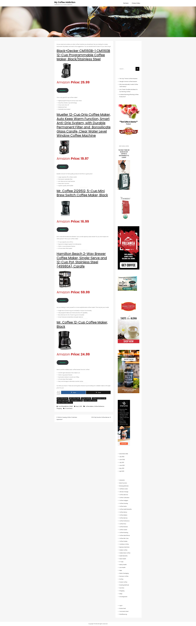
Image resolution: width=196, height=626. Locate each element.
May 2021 (121, 468)
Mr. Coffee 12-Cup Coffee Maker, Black (82, 324)
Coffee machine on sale (99, 398)
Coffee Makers (89, 406)
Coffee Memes (123, 518)
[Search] (137, 69)
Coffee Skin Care (123, 538)
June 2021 (121, 465)
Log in (120, 605)
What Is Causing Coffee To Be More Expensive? (67, 418)
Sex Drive (121, 588)
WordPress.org (123, 614)
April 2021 (121, 471)
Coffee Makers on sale (76, 400)
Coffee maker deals (62, 400)
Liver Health (122, 567)
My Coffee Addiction (64, 2)
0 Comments (68, 408)
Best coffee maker (75, 398)
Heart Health (122, 559)
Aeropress (122, 480)
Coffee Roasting (123, 532)
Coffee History (123, 512)
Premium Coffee (123, 576)
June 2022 (122, 459)
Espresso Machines (124, 547)
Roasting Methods (124, 585)
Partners (125, 3)
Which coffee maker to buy (64, 402)
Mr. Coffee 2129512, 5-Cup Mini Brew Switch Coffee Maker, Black (82, 193)
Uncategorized (123, 596)
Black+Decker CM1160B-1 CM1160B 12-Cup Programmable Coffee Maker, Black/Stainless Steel (83, 55)
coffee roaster (123, 529)
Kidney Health (123, 564)
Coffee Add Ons (123, 494)
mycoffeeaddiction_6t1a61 (65, 406)
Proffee (121, 579)
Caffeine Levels (123, 489)
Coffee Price (122, 524)
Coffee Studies (123, 541)
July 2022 (121, 456)
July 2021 (121, 462)
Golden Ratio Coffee (124, 553)
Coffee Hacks (123, 506)
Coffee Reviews (123, 526)
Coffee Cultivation (124, 497)
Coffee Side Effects (124, 535)
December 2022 (123, 453)
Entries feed (122, 608)
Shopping (59, 408)
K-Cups (121, 561)
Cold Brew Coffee (124, 544)
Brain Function (123, 483)
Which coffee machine (90, 400)
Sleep (120, 593)
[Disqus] (83, 441)
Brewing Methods (123, 486)
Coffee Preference (99, 406)
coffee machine (86, 398)
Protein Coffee (123, 582)
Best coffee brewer (62, 398)
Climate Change (123, 492)
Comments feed (123, 611)
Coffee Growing (123, 503)
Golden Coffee (123, 550)
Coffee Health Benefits (125, 509)
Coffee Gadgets (123, 500)
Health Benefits (123, 556)
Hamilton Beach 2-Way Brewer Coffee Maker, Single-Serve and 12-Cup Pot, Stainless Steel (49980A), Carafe (82, 260)
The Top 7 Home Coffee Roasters (128, 78)
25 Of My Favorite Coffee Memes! (100, 417)
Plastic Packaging (124, 573)
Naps (120, 570)
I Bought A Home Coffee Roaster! (128, 81)
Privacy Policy (136, 3)
